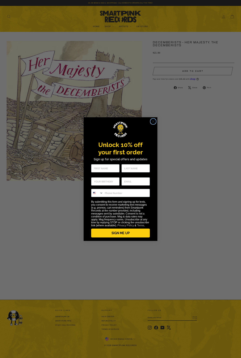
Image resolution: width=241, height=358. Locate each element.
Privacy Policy (125, 225)
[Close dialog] (153, 121)
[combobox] (97, 193)
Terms (140, 225)
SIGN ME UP (120, 233)
